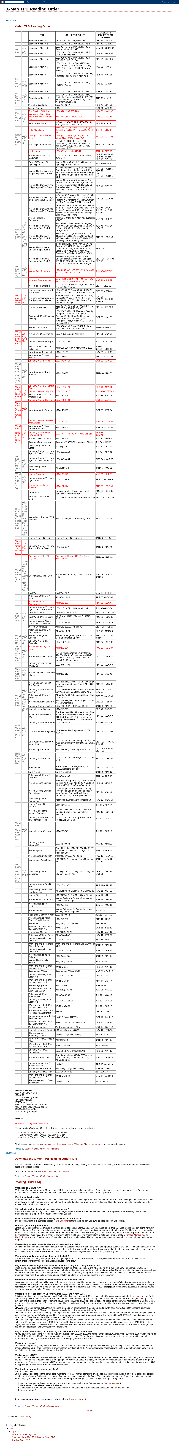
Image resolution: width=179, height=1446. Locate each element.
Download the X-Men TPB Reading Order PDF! (46, 1158)
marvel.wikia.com (112, 1383)
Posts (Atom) (25, 1417)
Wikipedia (78, 1144)
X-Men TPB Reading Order (32, 26)
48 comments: (53, 1406)
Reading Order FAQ (28, 1182)
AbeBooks (19, 1237)
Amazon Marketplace (135, 1235)
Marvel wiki (89, 1144)
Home (89, 1411)
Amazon (99, 1144)
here (90, 1164)
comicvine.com (66, 1144)
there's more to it (137, 1296)
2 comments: (53, 1176)
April (14, 1431)
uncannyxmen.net (49, 1144)
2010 (12, 1429)
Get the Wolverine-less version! (56, 1171)
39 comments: (53, 1149)
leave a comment (62, 1221)
